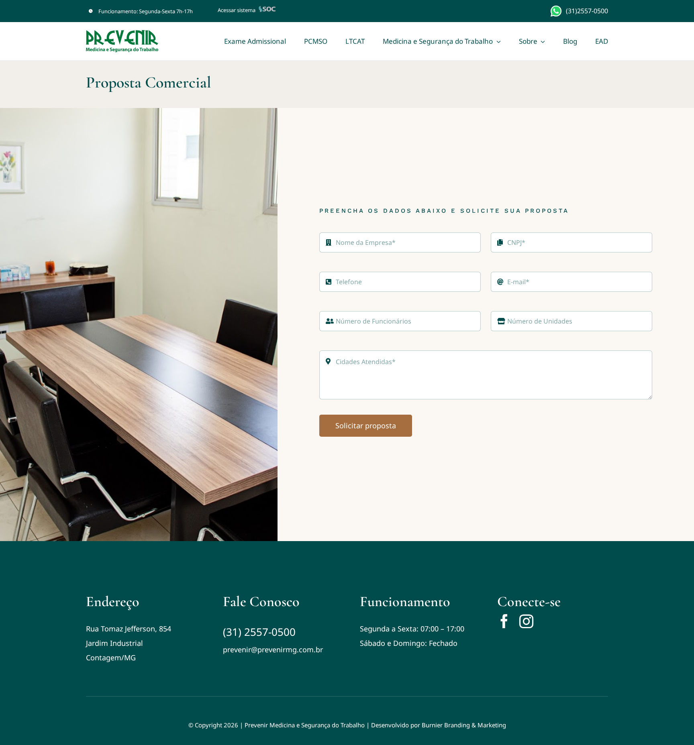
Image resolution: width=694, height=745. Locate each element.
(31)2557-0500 (587, 10)
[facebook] (504, 621)
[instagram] (526, 621)
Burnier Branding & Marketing (464, 725)
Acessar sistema (236, 10)
